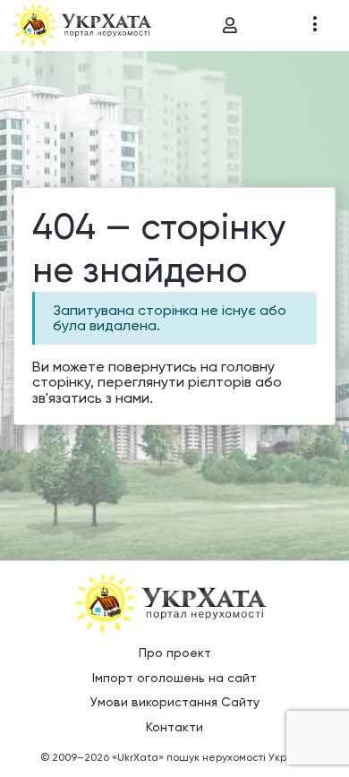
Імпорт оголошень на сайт (174, 677)
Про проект (175, 652)
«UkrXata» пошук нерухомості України (210, 757)
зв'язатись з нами (90, 397)
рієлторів (219, 381)
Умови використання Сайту (175, 702)
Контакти (174, 727)
